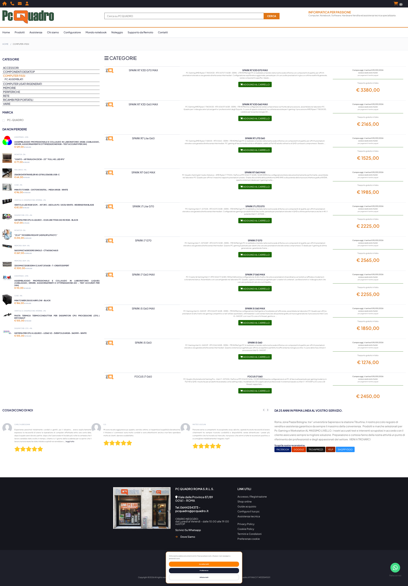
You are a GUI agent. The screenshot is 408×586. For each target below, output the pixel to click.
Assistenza (35, 32)
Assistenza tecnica (248, 516)
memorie (9, 88)
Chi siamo (53, 32)
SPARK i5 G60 (255, 342)
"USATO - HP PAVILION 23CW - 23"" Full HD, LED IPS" (39, 159)
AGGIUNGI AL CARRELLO (256, 84)
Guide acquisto (246, 506)
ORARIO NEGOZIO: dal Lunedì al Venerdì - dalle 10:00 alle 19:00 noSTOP (202, 521)
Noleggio (117, 32)
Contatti (163, 32)
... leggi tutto (206, 441)
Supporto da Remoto (140, 32)
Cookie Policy (245, 529)
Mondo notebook (96, 32)
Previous (264, 410)
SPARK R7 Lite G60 (255, 138)
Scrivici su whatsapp (188, 530)
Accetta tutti (204, 564)
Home (6, 32)
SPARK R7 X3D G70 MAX (255, 70)
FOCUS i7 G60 (255, 376)
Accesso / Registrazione (252, 496)
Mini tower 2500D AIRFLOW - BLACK (32, 300)
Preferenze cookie (248, 538)
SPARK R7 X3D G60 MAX (255, 104)
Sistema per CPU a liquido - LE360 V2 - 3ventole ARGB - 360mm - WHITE (50, 333)
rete (6, 96)
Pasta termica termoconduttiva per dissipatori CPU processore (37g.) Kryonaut (57, 316)
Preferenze (204, 570)
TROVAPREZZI (316, 449)
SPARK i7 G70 (255, 240)
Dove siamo (187, 536)
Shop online (244, 501)
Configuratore (72, 32)
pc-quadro (15, 120)
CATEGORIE (123, 58)
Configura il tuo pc (248, 511)
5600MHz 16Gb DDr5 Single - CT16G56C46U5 (36, 250)
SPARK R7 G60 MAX (255, 172)
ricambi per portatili (18, 99)
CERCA (271, 16)
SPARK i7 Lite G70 (255, 206)
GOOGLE (299, 449)
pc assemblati (14, 79)
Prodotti (20, 32)
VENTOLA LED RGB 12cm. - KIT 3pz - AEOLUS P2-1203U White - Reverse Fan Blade (54, 205)
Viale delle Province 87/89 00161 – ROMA (194, 498)
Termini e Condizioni (249, 533)
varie (6, 103)
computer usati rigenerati (22, 84)
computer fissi (14, 75)
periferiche (11, 92)
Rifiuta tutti (204, 577)
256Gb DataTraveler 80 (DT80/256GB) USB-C (37, 174)
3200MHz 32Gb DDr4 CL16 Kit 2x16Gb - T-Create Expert (41, 265)
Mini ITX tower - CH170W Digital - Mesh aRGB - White (41, 190)
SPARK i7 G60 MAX (255, 274)
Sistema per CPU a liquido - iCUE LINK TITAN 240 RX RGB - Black (46, 220)
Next (267, 410)
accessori (11, 67)
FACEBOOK (283, 449)
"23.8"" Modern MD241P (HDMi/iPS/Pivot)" (35, 235)
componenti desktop (19, 71)
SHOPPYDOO (345, 449)
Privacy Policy (246, 524)
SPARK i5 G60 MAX (255, 308)
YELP (330, 449)
